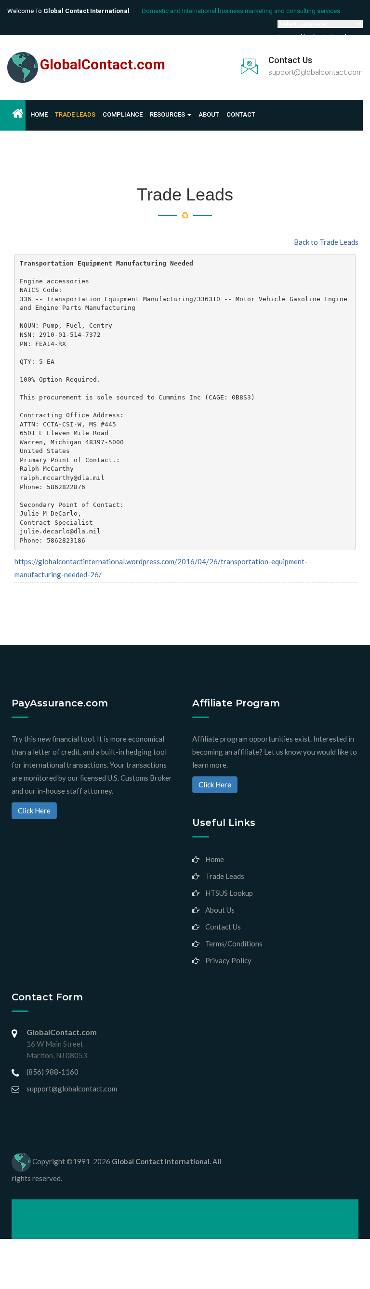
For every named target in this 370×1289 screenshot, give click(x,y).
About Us (220, 909)
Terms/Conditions (234, 943)
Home (39, 114)
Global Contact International (161, 1161)
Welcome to (68, 10)
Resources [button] (168, 114)
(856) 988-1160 (52, 1071)
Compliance (123, 114)
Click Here (34, 810)
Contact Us (223, 926)
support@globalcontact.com (315, 72)
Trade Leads (75, 114)
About (208, 114)
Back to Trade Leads (326, 242)
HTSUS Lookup (229, 893)
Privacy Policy (228, 960)
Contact (240, 114)
